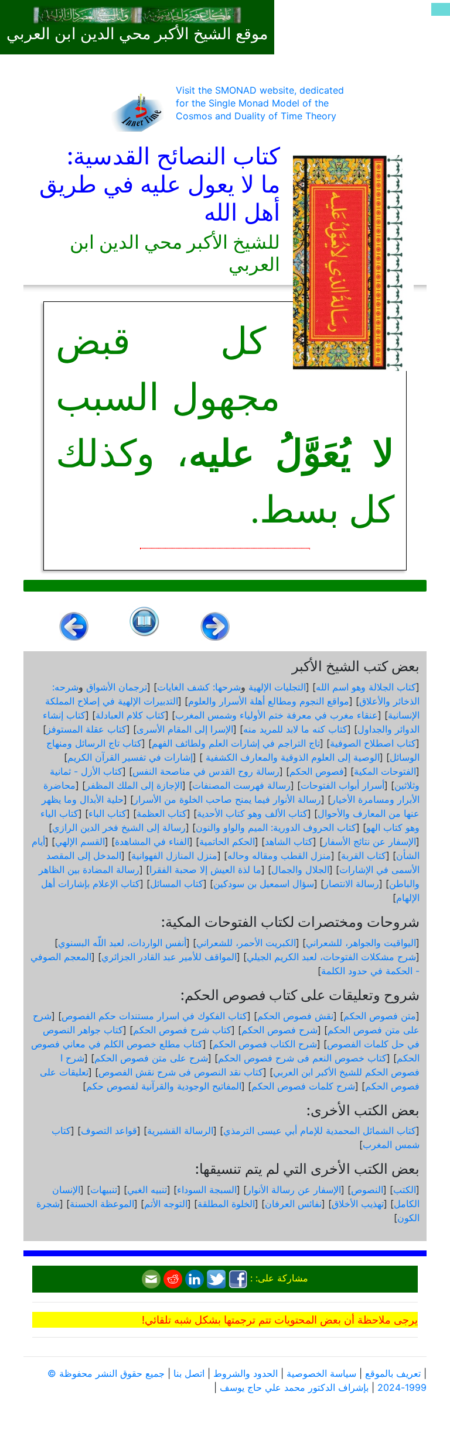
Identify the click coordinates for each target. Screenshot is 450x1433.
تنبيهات (103, 1189)
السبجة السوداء (207, 1189)
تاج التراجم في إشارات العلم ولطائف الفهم (236, 743)
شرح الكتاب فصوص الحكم (265, 1044)
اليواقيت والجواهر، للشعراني (361, 943)
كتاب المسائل (176, 883)
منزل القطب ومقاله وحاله (279, 855)
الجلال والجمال (300, 869)
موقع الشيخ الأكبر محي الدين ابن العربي (137, 34)
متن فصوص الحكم (379, 1016)
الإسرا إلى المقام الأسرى (185, 729)
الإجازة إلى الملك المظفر (134, 785)
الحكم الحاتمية (227, 841)
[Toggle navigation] (440, 9)
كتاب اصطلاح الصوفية (373, 743)
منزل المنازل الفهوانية (174, 855)
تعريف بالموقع (393, 1373)
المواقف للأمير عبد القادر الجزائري (169, 957)
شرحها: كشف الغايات (199, 687)
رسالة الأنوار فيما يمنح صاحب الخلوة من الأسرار (227, 799)
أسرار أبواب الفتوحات (342, 785)
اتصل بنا (188, 1373)
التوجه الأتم (166, 1203)
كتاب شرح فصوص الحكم (182, 1030)
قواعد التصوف (109, 1130)
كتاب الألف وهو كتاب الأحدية (252, 813)
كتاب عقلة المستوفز (86, 729)
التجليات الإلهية (277, 687)
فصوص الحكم (316, 771)
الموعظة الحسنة (102, 1203)
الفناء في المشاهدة (152, 841)
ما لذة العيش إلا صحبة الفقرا (205, 869)
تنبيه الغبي (147, 1189)
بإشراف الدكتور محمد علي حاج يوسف (294, 1387)
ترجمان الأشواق (116, 687)
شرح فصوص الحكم (279, 1030)
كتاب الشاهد (289, 841)
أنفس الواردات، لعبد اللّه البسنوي (122, 943)
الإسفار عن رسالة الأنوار (294, 1189)
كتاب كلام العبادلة (130, 715)
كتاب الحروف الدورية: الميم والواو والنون (276, 827)
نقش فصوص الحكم (295, 1016)
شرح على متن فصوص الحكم (151, 1058)
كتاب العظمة (162, 813)
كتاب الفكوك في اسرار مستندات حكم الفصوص (154, 1016)
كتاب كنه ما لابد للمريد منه (295, 729)
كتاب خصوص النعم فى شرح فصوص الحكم (302, 1058)
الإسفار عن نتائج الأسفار (369, 841)
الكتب (404, 1189)
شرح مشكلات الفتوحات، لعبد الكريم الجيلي (331, 957)
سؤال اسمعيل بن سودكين (263, 883)
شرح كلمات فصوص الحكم (303, 1086)
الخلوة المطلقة (226, 1203)
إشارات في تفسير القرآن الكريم (130, 757)
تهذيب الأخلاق (358, 1203)
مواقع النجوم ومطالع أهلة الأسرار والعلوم (268, 701)
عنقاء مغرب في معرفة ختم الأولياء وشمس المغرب (276, 715)
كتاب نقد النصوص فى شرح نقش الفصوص (180, 1072)
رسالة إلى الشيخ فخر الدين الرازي (119, 827)
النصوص (367, 1189)
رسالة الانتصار (351, 883)
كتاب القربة (363, 855)
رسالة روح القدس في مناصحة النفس (205, 771)
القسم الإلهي (80, 841)
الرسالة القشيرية (180, 1130)
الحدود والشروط (245, 1373)
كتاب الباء (107, 813)
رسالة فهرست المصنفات (241, 785)
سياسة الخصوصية (321, 1373)
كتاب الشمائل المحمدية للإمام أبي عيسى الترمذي (319, 1130)
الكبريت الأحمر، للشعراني (246, 943)
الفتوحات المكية (385, 771)
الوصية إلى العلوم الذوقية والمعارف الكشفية (291, 757)
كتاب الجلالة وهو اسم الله (366, 687)
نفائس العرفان (293, 1203)
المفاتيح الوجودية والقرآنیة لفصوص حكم (163, 1086)
